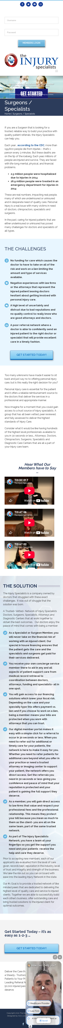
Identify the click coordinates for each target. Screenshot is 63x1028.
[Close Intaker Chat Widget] (60, 957)
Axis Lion (22, 1016)
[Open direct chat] (55, 957)
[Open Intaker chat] (30, 1026)
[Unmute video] (44, 988)
